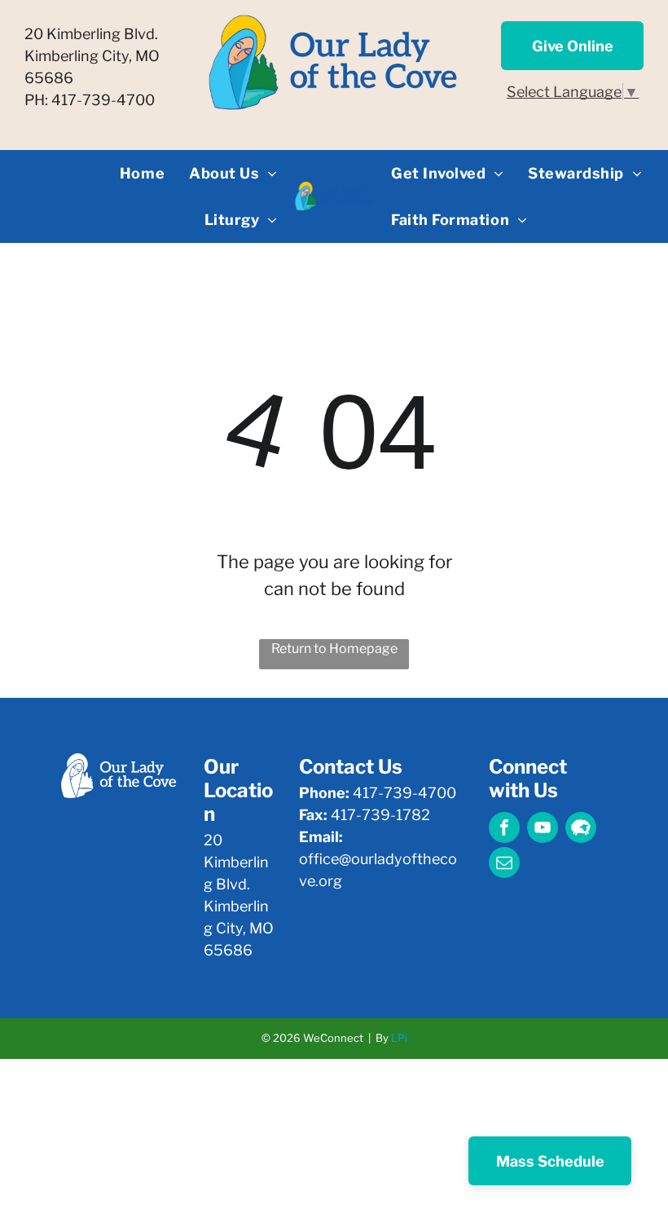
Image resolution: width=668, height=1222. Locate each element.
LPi (399, 1037)
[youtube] (542, 829)
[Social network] (580, 829)
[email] (504, 864)
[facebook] (504, 829)
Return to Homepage (334, 648)
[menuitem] (142, 173)
